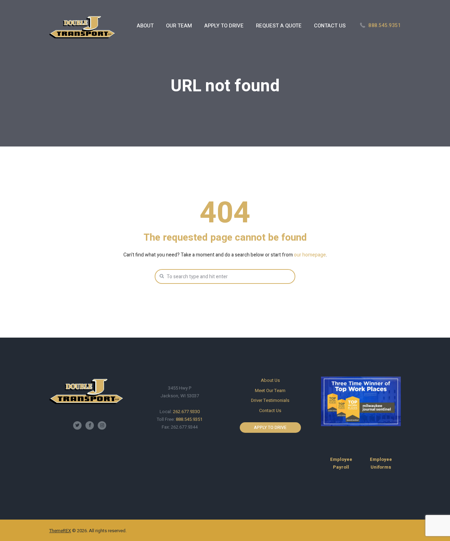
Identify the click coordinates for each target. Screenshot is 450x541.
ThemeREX (60, 530)
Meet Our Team (270, 390)
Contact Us (270, 410)
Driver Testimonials (270, 400)
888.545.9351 (384, 25)
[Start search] (161, 276)
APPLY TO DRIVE (270, 427)
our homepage (310, 255)
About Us (270, 380)
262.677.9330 (186, 411)
